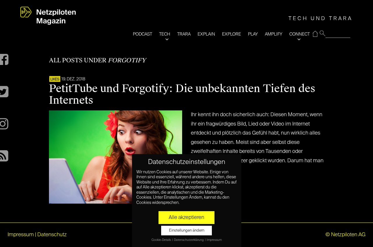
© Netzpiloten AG (345, 234)
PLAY (253, 34)
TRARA (184, 34)
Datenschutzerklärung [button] (189, 240)
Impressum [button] (214, 240)
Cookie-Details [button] (162, 240)
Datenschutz (52, 234)
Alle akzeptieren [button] (186, 217)
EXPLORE (231, 34)
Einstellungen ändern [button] (186, 230)
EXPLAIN (206, 34)
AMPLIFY (273, 34)
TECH (164, 34)
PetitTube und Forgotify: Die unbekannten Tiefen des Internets (182, 94)
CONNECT (299, 34)
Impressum (21, 234)
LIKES (54, 79)
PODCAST (142, 34)
